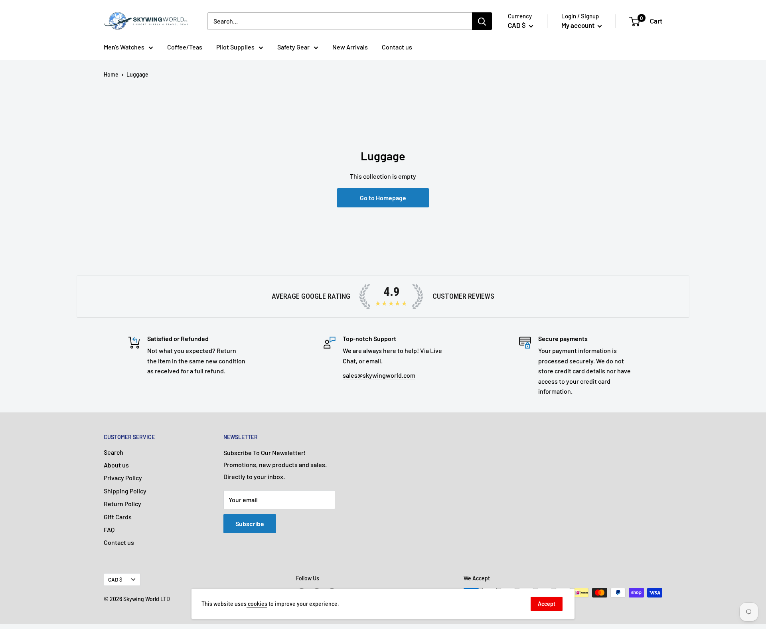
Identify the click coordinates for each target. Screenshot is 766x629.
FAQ (109, 529)
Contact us (397, 47)
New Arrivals (350, 47)
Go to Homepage (383, 197)
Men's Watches (124, 47)
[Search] (482, 21)
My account (578, 25)
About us (116, 465)
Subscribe (249, 523)
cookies (257, 603)
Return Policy (122, 503)
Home (111, 74)
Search (113, 452)
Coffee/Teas (184, 47)
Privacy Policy (123, 477)
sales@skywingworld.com (379, 375)
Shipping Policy (125, 491)
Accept (546, 603)
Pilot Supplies (235, 47)
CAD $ (115, 579)
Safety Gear (293, 47)
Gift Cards (118, 517)
